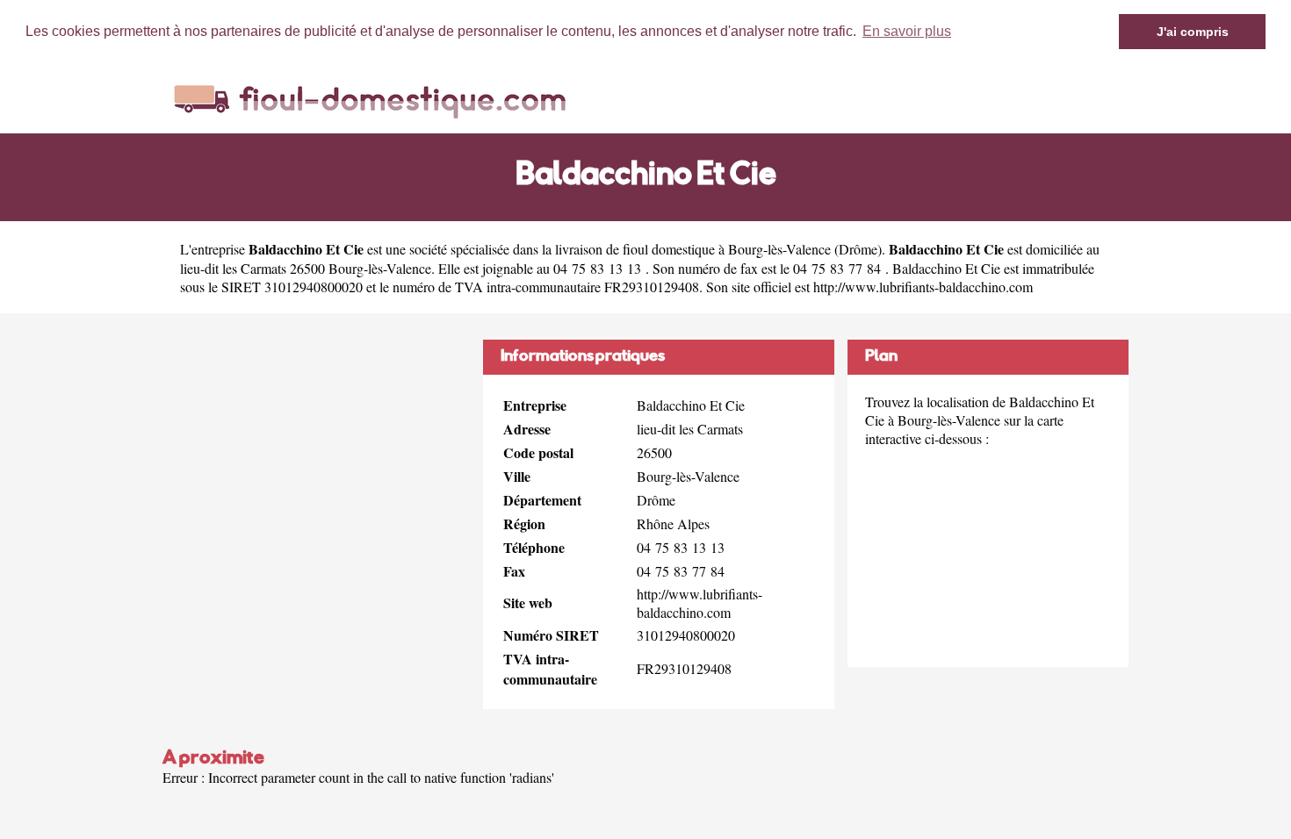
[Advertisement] (316, 462)
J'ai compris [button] (1193, 32)
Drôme (858, 249)
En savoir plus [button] (906, 31)
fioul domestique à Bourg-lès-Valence (727, 249)
